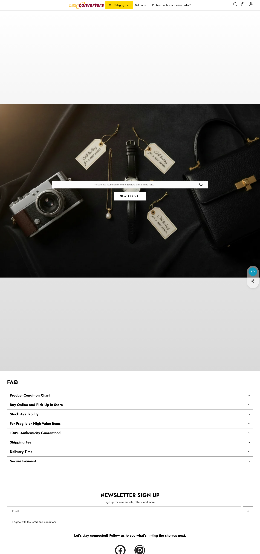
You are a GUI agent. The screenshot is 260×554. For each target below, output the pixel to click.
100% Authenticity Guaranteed (35, 433)
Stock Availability (24, 414)
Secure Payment (23, 461)
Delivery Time (21, 451)
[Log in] (251, 4)
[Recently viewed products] (253, 271)
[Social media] (253, 281)
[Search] (201, 184)
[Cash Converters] (86, 5)
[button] (235, 4)
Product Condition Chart (30, 395)
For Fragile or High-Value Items (35, 423)
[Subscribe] (248, 511)
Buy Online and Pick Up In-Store (36, 404)
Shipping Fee (20, 442)
